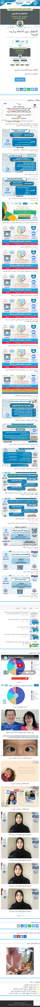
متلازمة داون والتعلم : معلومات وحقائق (26, 420)
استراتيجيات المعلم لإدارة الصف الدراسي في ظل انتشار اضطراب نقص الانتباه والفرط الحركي (21, 124)
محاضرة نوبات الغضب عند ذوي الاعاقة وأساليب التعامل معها (20, 222)
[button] (18, 682)
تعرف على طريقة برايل (31, 174)
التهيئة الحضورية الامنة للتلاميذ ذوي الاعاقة (25, 150)
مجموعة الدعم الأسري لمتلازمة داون (24, 991)
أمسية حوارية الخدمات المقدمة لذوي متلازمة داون (23, 444)
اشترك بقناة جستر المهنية (19, 678)
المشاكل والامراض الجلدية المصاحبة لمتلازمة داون (23, 198)
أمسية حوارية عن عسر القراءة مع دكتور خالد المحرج (23, 523)
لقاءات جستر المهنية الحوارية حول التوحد (26, 468)
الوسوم (18, 608)
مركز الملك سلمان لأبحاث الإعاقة (25, 989)
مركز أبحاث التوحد (30, 985)
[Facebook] (25, 936)
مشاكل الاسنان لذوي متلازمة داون (28, 596)
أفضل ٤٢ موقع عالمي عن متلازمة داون (23, 993)
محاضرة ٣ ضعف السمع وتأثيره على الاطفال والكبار (23, 345)
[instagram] (14, 936)
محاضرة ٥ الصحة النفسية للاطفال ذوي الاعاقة (24, 295)
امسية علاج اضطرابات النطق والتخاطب (26, 519)
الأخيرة (36, 608)
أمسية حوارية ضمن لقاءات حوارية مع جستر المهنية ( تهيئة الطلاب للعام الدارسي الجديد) (21, 493)
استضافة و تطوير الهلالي (20, 1002)
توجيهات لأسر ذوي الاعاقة (30, 547)
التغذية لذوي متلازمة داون (30, 571)
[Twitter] (21, 936)
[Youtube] (18, 936)
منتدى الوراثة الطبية (30, 987)
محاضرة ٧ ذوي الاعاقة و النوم (29, 247)
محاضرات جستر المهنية (20, 37)
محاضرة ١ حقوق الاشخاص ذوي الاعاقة (26, 395)
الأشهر (30, 608)
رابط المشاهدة (20, 79)
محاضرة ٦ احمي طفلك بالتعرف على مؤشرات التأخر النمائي (20, 271)
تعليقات (24, 608)
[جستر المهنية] (20, 3)
